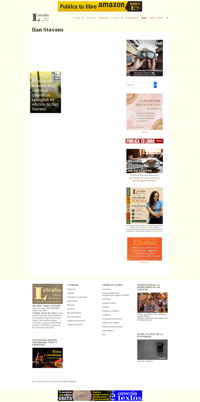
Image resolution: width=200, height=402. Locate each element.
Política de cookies (110, 323)
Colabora (106, 315)
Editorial (71, 289)
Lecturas (71, 309)
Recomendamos (74, 313)
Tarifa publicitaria (115, 294)
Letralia (76, 18)
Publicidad (103, 18)
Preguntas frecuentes (112, 319)
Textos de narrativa (76, 321)
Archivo (105, 307)
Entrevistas (72, 301)
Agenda (70, 293)
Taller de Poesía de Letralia (143, 227)
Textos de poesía (74, 324)
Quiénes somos (109, 303)
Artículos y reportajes (77, 297)
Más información (156, 231)
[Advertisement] (76, 52)
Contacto (106, 289)
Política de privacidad (112, 327)
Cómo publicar (132, 18)
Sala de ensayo (74, 317)
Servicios (115, 18)
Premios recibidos (110, 311)
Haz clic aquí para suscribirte (144, 181)
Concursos (91, 18)
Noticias (71, 305)
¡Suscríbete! (107, 330)
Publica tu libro (156, 18)
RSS (104, 334)
